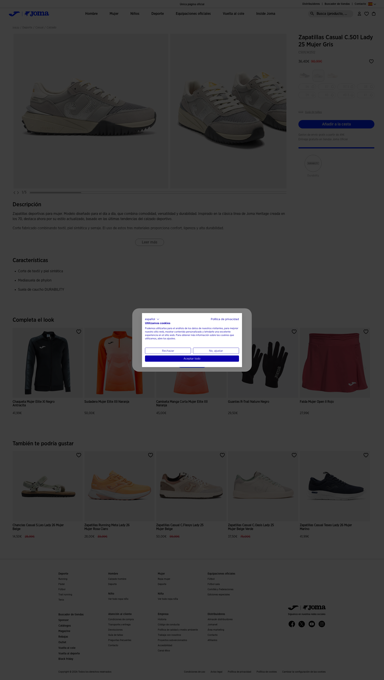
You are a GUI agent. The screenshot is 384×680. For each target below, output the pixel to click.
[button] (152, 319)
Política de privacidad (225, 318)
